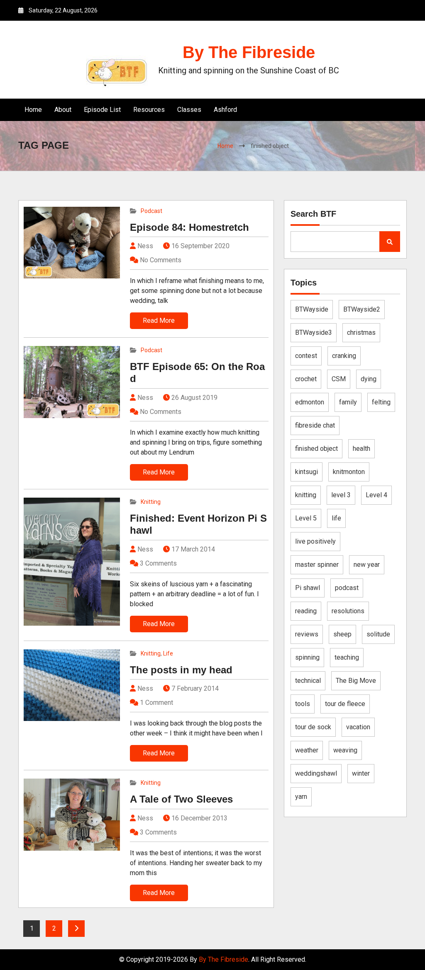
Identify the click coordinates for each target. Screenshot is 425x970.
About (62, 110)
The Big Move (356, 681)
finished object (316, 448)
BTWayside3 (313, 332)
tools (302, 704)
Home (33, 110)
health (361, 448)
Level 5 (306, 518)
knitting (305, 495)
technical (308, 681)
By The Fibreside (249, 52)
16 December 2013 (199, 818)
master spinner (317, 564)
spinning (307, 657)
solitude (378, 634)
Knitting (151, 501)
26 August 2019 (194, 398)
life (336, 518)
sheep (342, 634)
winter (361, 773)
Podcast (151, 211)
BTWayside (311, 309)
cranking (344, 356)
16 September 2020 (200, 246)
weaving (345, 750)
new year (367, 564)
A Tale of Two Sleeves (181, 799)
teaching (347, 657)
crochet (306, 379)
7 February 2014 (195, 688)
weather (306, 750)
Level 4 (376, 495)
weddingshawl (316, 773)
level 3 (341, 495)
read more (159, 320)
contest (306, 356)
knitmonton (349, 472)
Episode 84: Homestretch (189, 227)
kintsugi (306, 472)
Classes (189, 110)
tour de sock (313, 727)
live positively (315, 541)
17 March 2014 (193, 549)
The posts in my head (181, 669)
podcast (347, 588)
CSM (339, 379)
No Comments (160, 260)
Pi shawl (307, 588)
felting (381, 402)
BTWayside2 (361, 309)
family (348, 402)
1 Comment (156, 702)
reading (306, 611)
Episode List (102, 110)
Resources (149, 110)
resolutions (348, 611)
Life (168, 653)
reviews (306, 634)
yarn (301, 797)
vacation (358, 727)
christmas (361, 332)
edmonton (309, 402)
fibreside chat (315, 425)
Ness (144, 246)
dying (368, 379)
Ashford (225, 110)
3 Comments (158, 563)
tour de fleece (345, 704)
